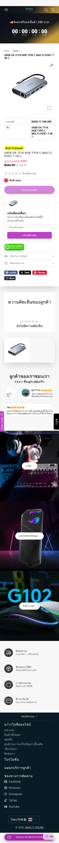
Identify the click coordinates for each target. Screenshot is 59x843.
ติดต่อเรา (9, 753)
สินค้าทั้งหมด (12, 734)
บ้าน (6, 51)
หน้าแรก (9, 730)
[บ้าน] (29, 9)
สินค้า (16, 51)
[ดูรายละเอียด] (14, 247)
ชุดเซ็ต (8, 739)
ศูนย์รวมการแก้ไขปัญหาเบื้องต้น (23, 744)
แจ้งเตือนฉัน (29, 235)
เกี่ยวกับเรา (10, 749)
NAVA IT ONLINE (34, 827)
